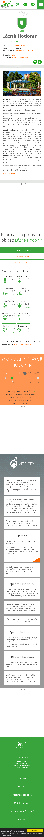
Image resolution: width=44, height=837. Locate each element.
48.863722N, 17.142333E (24, 50)
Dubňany (29, 391)
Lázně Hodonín (20, 36)
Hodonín (10, 394)
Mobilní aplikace (22, 803)
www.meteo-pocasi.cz (22, 344)
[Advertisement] (22, 208)
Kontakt (22, 819)
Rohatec (12, 400)
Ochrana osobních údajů (22, 811)
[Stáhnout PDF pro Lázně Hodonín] (35, 62)
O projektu (22, 778)
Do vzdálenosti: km (13, 373)
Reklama (22, 786)
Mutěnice (13, 397)
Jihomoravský (20, 45)
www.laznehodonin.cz (20, 57)
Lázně (14, 55)
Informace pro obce (22, 794)
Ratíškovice (25, 397)
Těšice (14, 403)
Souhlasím (35, 830)
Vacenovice (24, 403)
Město (9, 174)
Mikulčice (29, 394)
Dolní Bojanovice (14, 391)
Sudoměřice (25, 400)
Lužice (19, 394)
